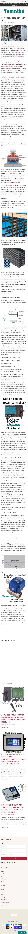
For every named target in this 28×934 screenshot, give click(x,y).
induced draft (18, 72)
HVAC (12, 66)
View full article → (5, 727)
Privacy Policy (4, 905)
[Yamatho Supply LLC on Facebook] (5, 863)
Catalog (3, 873)
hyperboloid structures (12, 79)
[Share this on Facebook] (8, 640)
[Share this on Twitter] (6, 640)
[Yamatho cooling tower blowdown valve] (14, 588)
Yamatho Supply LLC (15, 921)
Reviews (3, 894)
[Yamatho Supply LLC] (14, 11)
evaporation (20, 48)
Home (2, 871)
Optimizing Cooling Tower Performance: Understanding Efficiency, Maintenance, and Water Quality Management (13, 759)
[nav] (4, 1)
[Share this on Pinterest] (11, 640)
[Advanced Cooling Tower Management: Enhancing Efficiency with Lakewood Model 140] (14, 700)
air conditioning (7, 102)
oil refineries (10, 62)
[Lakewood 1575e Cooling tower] (14, 413)
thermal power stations (17, 64)
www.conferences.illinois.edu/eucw (12, 182)
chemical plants (7, 64)
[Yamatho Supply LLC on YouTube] (7, 863)
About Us (3, 891)
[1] (5, 90)
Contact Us (22, 932)
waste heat (7, 44)
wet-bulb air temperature (14, 52)
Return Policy (4, 899)
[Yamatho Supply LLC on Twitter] (2, 863)
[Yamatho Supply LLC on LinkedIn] (10, 863)
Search (2, 881)
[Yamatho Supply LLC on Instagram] (12, 863)
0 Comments (11, 22)
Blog (2, 876)
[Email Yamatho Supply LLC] (15, 863)
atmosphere (16, 44)
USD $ (14, 915)
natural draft (9, 72)
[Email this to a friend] (13, 640)
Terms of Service (5, 902)
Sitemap (3, 897)
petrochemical (17, 62)
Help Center (3, 879)
